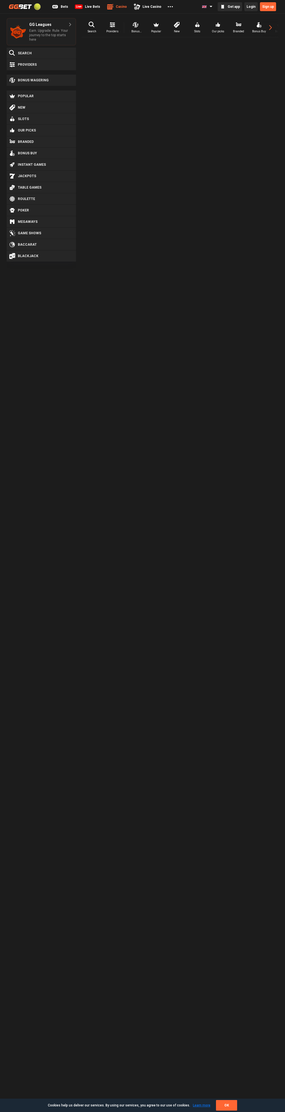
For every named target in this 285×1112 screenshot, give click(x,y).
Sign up (268, 7)
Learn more (201, 1105)
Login (251, 7)
